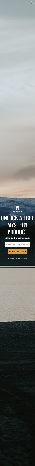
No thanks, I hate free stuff (17, 258)
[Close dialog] (32, 2)
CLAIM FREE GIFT (17, 251)
